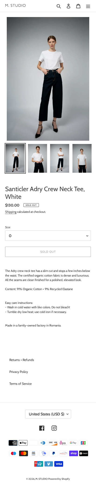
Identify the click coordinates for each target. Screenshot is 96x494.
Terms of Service (20, 384)
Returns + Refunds (21, 360)
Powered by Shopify (59, 478)
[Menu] (88, 6)
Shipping (10, 212)
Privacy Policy (18, 372)
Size (7, 227)
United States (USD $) (46, 414)
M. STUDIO (41, 478)
